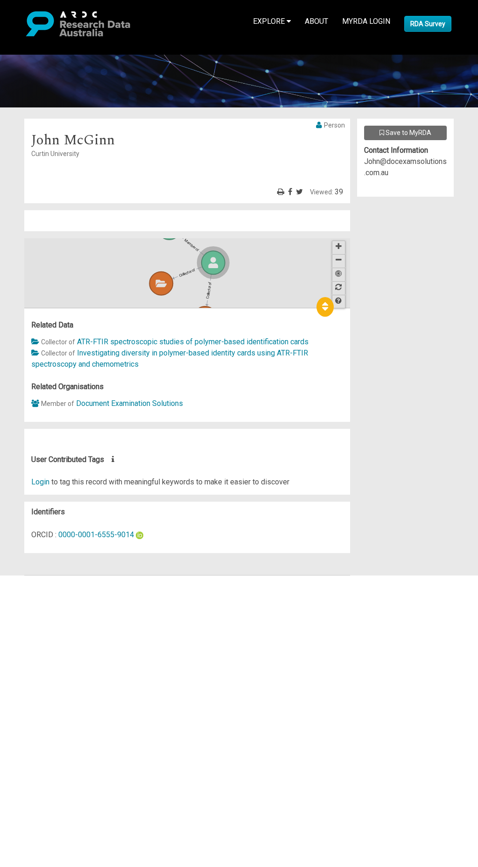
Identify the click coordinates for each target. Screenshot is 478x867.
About (316, 21)
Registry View (52, 648)
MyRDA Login (366, 21)
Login (40, 481)
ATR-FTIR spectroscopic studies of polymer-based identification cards (193, 341)
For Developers (54, 625)
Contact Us (46, 603)
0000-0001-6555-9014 (96, 534)
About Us (44, 580)
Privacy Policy (52, 676)
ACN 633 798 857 (29, 704)
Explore (270, 21)
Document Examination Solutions (129, 403)
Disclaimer (46, 614)
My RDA (42, 592)
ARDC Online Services (65, 636)
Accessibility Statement (68, 687)
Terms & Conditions (61, 665)
